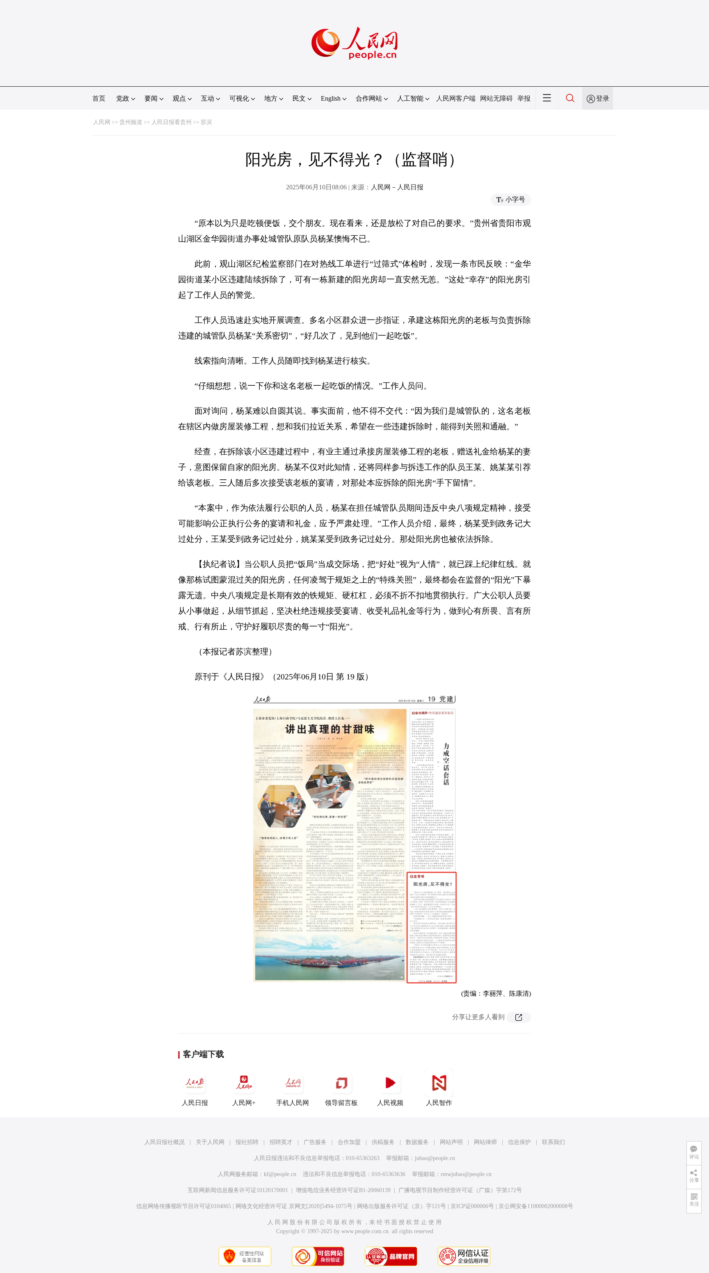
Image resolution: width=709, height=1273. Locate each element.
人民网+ (244, 1102)
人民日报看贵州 (171, 122)
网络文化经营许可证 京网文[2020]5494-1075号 (294, 1206)
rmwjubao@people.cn (466, 1174)
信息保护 (519, 1142)
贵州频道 (130, 122)
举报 (524, 98)
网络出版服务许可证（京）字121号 (401, 1206)
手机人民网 (292, 1102)
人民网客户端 (456, 98)
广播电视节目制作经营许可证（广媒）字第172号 (460, 1190)
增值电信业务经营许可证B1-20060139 (343, 1190)
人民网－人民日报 (397, 187)
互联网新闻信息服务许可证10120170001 (238, 1190)
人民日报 (195, 1102)
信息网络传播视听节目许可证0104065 (183, 1206)
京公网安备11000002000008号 (536, 1206)
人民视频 (390, 1102)
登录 (602, 98)
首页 (98, 98)
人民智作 (439, 1102)
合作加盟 (349, 1142)
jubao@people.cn (435, 1158)
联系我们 (553, 1142)
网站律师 (485, 1142)
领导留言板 (341, 1102)
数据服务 (417, 1142)
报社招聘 (247, 1142)
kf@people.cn (280, 1174)
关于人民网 (210, 1142)
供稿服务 (383, 1142)
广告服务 (315, 1142)
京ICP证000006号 (472, 1206)
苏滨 (206, 122)
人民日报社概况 (164, 1142)
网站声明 (451, 1142)
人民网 (101, 122)
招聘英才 (281, 1142)
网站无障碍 (496, 98)
